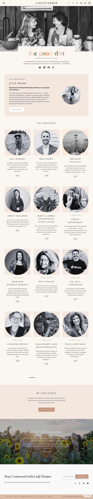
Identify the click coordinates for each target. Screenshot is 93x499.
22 (55, 375)
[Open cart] (89, 3)
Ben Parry (46, 159)
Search (50, 496)
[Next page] (61, 376)
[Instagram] (72, 3)
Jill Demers (17, 159)
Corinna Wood (17, 344)
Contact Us (42, 496)
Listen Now (16, 109)
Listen (17, 175)
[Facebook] (68, 3)
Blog (16, 496)
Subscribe (82, 476)
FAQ (35, 496)
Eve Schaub (46, 282)
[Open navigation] (4, 3)
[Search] (85, 3)
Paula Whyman (75, 344)
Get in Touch (46, 409)
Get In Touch (46, 451)
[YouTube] (81, 3)
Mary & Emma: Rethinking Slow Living (46, 219)
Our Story (9, 496)
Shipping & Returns (25, 496)
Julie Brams (18, 83)
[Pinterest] (77, 3)
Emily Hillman (18, 216)
